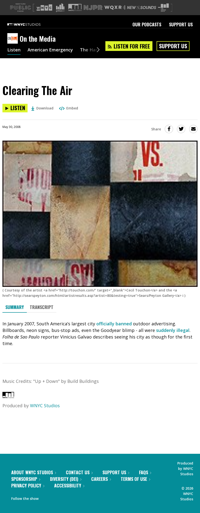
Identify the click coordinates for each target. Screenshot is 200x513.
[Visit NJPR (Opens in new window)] (93, 7)
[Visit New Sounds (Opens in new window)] (141, 7)
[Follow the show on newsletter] (64, 497)
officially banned (114, 324)
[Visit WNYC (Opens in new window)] (44, 7)
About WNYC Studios (32, 472)
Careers (99, 479)
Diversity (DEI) (64, 479)
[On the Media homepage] (13, 38)
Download (44, 108)
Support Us (181, 24)
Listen (13, 50)
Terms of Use (134, 479)
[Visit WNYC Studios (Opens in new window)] (75, 7)
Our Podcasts (146, 24)
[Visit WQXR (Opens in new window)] (114, 7)
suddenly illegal (173, 330)
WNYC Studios (45, 405)
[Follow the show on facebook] (45, 497)
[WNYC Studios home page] (30, 24)
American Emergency (50, 50)
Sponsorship (24, 479)
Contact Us (78, 472)
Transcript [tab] (41, 307)
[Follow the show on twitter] (55, 497)
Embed (72, 108)
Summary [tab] (14, 307)
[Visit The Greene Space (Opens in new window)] (163, 7)
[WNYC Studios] (8, 396)
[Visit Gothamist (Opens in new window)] (60, 7)
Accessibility (67, 485)
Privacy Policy (26, 485)
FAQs (143, 472)
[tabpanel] (100, 333)
